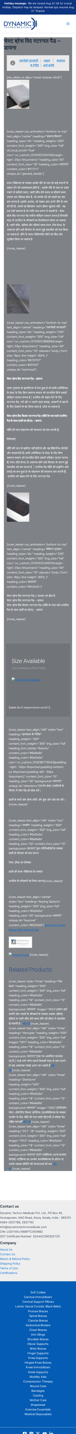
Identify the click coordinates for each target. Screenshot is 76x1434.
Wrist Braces (38, 1348)
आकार (47, 60)
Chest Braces (38, 1330)
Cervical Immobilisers (38, 1297)
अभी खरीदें (48, 65)
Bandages (38, 1391)
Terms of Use (9, 1268)
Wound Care (38, 1386)
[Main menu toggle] (68, 24)
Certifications (9, 1273)
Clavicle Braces (38, 1320)
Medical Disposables (38, 1414)
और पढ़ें (26, 1023)
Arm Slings (38, 1334)
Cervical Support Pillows (38, 1301)
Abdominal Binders (38, 1325)
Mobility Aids (38, 1377)
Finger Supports (38, 1353)
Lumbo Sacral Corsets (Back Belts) (38, 1306)
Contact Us (7, 1254)
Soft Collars (38, 1292)
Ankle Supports (38, 1372)
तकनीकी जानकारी (29, 60)
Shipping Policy (10, 1263)
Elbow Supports (38, 1344)
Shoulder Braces (38, 1339)
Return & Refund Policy (15, 1259)
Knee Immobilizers (38, 1367)
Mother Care (38, 1400)
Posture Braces (38, 1311)
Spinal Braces (38, 1316)
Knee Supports (38, 1358)
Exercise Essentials (38, 1409)
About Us (6, 1249)
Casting (38, 1395)
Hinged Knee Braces (38, 1362)
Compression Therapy (38, 1381)
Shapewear (38, 1405)
